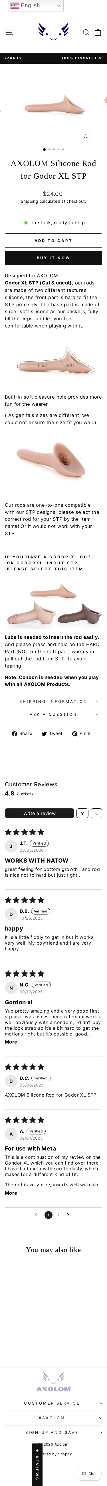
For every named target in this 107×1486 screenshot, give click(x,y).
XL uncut (50, 563)
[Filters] (82, 813)
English (29, 5)
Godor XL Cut (70, 557)
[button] (22, 1335)
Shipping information (53, 701)
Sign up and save (52, 1432)
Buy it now (53, 258)
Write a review (39, 813)
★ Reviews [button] (37, 1464)
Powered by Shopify (53, 1454)
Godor (26, 563)
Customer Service (52, 1403)
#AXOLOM (52, 1417)
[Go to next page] (69, 1215)
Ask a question (54, 714)
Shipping (29, 201)
